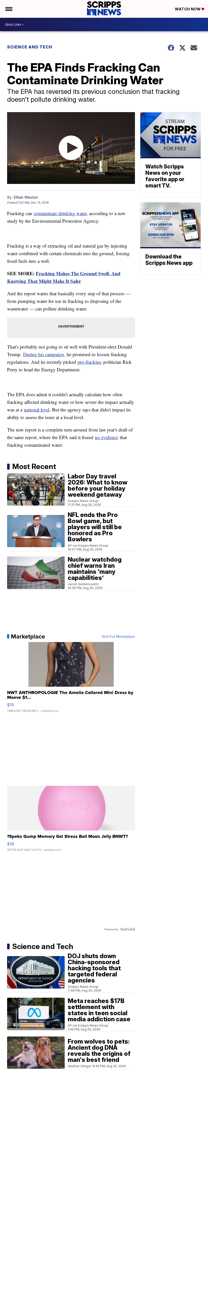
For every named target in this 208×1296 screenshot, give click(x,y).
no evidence (106, 437)
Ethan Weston (26, 197)
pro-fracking (90, 362)
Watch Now (188, 9)
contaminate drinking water (60, 213)
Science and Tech (29, 46)
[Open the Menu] (8, 9)
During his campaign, (44, 354)
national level (36, 409)
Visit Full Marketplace (118, 636)
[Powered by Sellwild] (127, 929)
